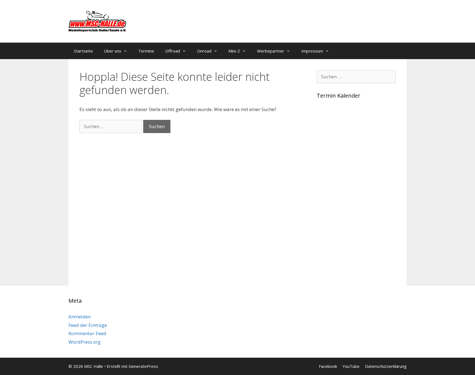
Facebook (328, 366)
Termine (146, 51)
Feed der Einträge (87, 325)
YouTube (351, 366)
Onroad (204, 51)
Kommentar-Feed (87, 333)
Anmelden (79, 316)
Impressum (312, 51)
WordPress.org (84, 342)
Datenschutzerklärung (386, 366)
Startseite (83, 51)
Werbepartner (270, 51)
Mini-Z (234, 51)
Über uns (112, 51)
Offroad (172, 51)
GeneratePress (143, 366)
